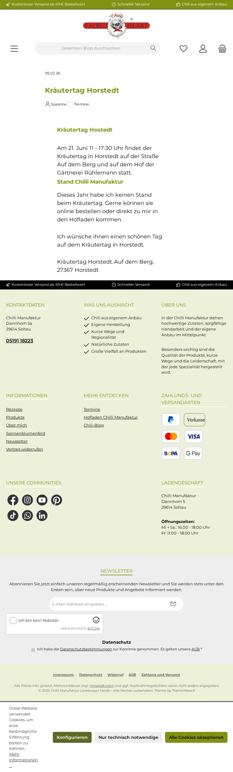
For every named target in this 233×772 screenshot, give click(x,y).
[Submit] (173, 604)
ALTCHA (93, 628)
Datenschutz (90, 675)
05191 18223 (19, 341)
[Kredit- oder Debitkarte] (182, 436)
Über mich (16, 425)
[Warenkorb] (220, 48)
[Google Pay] (193, 453)
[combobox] (91, 48)
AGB (195, 649)
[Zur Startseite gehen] (116, 25)
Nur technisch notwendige (128, 737)
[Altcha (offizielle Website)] (96, 622)
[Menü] (14, 48)
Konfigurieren (72, 737)
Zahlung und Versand (160, 675)
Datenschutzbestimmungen (86, 649)
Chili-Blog (94, 425)
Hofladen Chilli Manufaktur (111, 417)
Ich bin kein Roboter (39, 620)
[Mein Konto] (203, 48)
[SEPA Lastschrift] (171, 453)
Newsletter (17, 441)
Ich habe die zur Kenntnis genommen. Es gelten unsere (119, 649)
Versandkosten (102, 686)
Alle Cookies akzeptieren (196, 737)
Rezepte (14, 409)
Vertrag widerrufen (24, 449)
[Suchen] (153, 48)
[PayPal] (171, 420)
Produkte (15, 417)
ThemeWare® (183, 691)
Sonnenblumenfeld (25, 433)
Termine (92, 409)
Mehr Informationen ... (23, 760)
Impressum (63, 675)
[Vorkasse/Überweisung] (194, 420)
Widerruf (115, 675)
